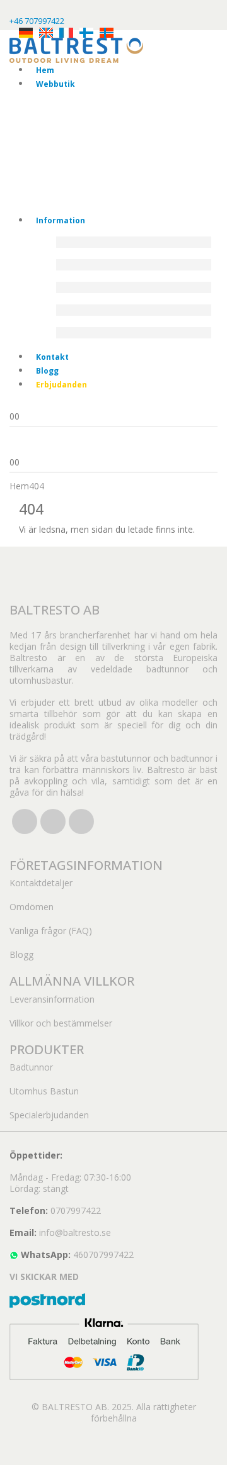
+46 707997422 (36, 20)
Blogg (47, 370)
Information (60, 220)
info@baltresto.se (75, 1232)
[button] (7, 1471)
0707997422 (75, 1210)
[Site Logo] (76, 49)
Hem (45, 70)
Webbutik (55, 84)
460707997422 (103, 1254)
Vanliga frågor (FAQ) (50, 931)
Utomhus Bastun (44, 1091)
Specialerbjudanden (49, 1115)
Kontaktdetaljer (41, 883)
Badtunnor (31, 1067)
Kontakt (52, 357)
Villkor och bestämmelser (60, 1023)
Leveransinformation (52, 999)
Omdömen (31, 907)
